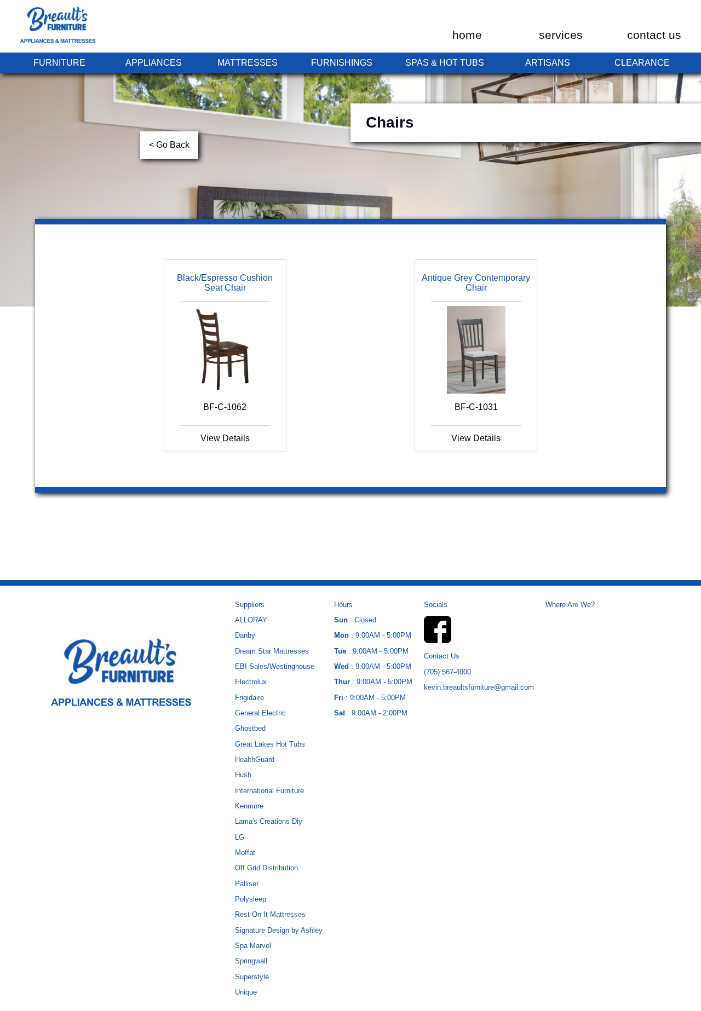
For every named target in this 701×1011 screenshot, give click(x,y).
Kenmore (249, 806)
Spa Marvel (253, 945)
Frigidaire (249, 698)
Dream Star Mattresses (272, 651)
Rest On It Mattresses (270, 914)
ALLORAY (251, 620)
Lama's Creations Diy (268, 821)
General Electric (260, 713)
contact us (654, 35)
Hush (243, 775)
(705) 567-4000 (447, 672)
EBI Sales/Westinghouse (274, 666)
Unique (246, 992)
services (561, 35)
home (467, 35)
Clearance (642, 62)
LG (239, 837)
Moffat (245, 852)
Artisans (547, 62)
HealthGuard (254, 759)
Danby (245, 635)
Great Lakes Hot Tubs (270, 744)
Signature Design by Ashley (279, 930)
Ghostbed (250, 728)
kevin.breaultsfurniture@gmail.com (479, 687)
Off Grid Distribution (266, 868)
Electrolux (251, 682)
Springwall (251, 961)
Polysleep (250, 899)
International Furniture (269, 791)
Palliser (246, 884)
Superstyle (252, 977)
